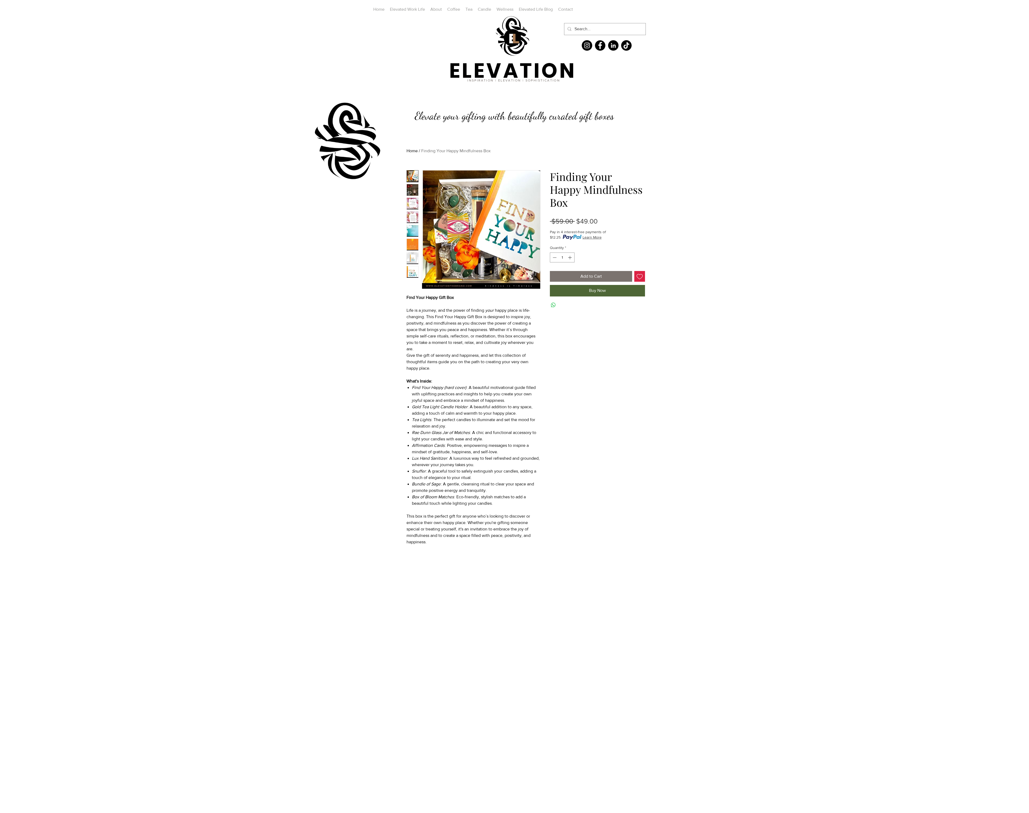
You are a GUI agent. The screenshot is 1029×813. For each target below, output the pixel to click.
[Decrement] (554, 257)
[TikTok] (626, 45)
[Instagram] (587, 45)
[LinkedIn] (613, 45)
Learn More (592, 237)
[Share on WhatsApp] (553, 305)
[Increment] (570, 257)
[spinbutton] (562, 257)
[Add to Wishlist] (639, 276)
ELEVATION (512, 71)
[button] (375, 180)
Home (412, 151)
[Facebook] (600, 45)
